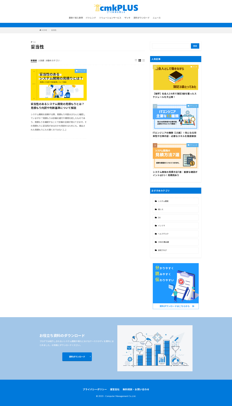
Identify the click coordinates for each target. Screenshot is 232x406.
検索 (195, 46)
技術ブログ (162, 250)
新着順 (34, 60)
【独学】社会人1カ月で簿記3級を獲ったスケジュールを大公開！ (175, 95)
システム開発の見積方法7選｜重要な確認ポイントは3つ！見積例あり (175, 173)
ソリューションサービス (110, 18)
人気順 (41, 60)
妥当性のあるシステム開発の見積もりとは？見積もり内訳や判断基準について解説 (57, 106)
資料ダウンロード (141, 18)
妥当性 (53, 30)
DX (159, 218)
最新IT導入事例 (76, 18)
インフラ (161, 226)
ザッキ (127, 18)
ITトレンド (91, 18)
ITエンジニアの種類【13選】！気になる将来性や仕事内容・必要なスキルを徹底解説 (174, 134)
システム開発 (163, 201)
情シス (160, 209)
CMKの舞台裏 (163, 242)
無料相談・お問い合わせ (136, 389)
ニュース (157, 18)
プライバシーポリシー (95, 389)
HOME (44, 30)
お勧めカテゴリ (53, 60)
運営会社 (115, 389)
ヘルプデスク (163, 234)
